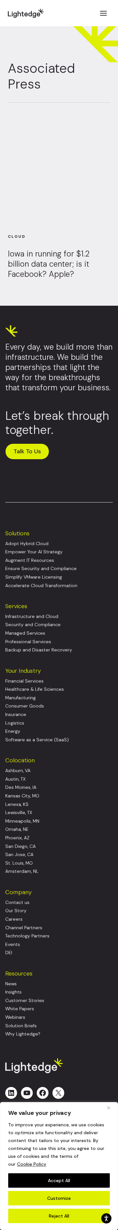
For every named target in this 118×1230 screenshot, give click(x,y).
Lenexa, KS (17, 804)
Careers (14, 919)
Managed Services (25, 633)
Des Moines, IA (20, 787)
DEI (8, 952)
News (11, 984)
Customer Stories (24, 1000)
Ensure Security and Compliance (41, 568)
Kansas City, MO (22, 796)
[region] (59, 1166)
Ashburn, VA (17, 770)
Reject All (59, 1216)
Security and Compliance (33, 624)
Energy (12, 731)
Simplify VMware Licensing (33, 577)
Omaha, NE (17, 829)
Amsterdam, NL (21, 871)
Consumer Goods (24, 706)
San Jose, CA (19, 854)
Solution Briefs (21, 1026)
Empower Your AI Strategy (34, 552)
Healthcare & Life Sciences (34, 689)
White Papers (19, 1009)
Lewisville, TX (18, 812)
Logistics (14, 723)
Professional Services (28, 642)
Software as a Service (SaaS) (37, 740)
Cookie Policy (31, 1164)
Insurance (15, 714)
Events (12, 944)
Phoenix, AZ (17, 838)
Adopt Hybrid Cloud (27, 543)
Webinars (15, 1017)
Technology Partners (27, 936)
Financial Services (24, 681)
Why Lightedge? (22, 1034)
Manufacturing (20, 698)
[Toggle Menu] (103, 13)
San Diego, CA (20, 846)
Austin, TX (15, 779)
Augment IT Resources (29, 560)
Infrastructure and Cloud (31, 616)
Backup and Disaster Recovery (38, 650)
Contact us (17, 902)
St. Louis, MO (19, 863)
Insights (13, 992)
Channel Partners (23, 928)
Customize (59, 1198)
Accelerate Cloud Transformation (41, 585)
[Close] (111, 1108)
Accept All (59, 1180)
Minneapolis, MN (22, 821)
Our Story (16, 910)
